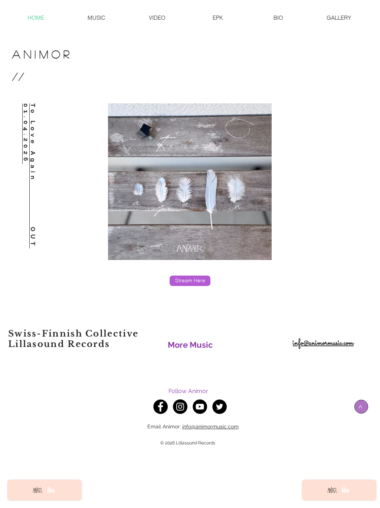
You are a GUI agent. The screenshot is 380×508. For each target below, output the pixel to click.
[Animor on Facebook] (160, 406)
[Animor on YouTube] (200, 406)
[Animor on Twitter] (219, 406)
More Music (190, 345)
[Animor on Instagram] (180, 406)
